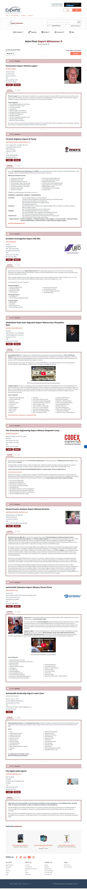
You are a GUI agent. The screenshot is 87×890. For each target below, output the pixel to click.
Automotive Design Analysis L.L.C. (17, 512)
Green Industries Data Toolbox (66, 845)
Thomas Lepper (11, 69)
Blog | (16, 884)
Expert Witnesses (10, 865)
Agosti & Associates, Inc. (14, 774)
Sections (19, 32)
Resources (60, 32)
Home (7, 15)
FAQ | (20, 884)
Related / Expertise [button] (43, 44)
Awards (27, 872)
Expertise (34, 32)
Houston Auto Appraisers (14, 328)
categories (23, 15)
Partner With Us (48, 874)
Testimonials (28, 874)
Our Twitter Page (48, 872)
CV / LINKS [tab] (17, 90)
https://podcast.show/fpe (15, 472)
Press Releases (28, 867)
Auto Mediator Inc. (12, 590)
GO (79, 22)
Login (67, 10)
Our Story (27, 865)
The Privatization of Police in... (20, 845)
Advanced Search (75, 25)
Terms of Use (67, 865)
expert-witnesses (15, 15)
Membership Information (31, 868)
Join (77, 10)
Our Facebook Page (49, 870)
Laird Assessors (11, 241)
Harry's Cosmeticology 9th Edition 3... (43, 846)
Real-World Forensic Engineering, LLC (18, 142)
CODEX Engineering (12, 433)
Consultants (8, 867)
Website (17, 85)
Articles (46, 32)
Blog (7, 874)
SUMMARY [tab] (10, 90)
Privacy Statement (68, 867)
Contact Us (25, 884)
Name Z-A (10, 53)
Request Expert (48, 868)
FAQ (26, 870)
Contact (46, 865)
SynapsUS (76, 53)
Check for (15, 61)
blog (73, 32)
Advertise (47, 867)
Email (9, 85)
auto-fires (30, 15)
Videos (7, 872)
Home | (12, 884)
